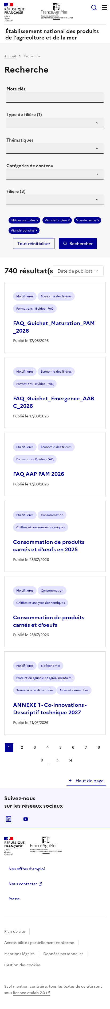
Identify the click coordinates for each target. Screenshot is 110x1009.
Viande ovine (86, 220)
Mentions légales (19, 954)
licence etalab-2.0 (29, 993)
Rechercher (81, 243)
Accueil (10, 56)
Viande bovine (56, 220)
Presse (14, 899)
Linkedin (8, 819)
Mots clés (15, 89)
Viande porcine (22, 230)
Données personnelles (63, 954)
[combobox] (55, 123)
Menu (104, 7)
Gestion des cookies (22, 965)
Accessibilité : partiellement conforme (39, 943)
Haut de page (89, 780)
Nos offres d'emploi (27, 869)
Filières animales (23, 220)
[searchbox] (13, 123)
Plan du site (14, 931)
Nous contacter (23, 884)
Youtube (25, 819)
